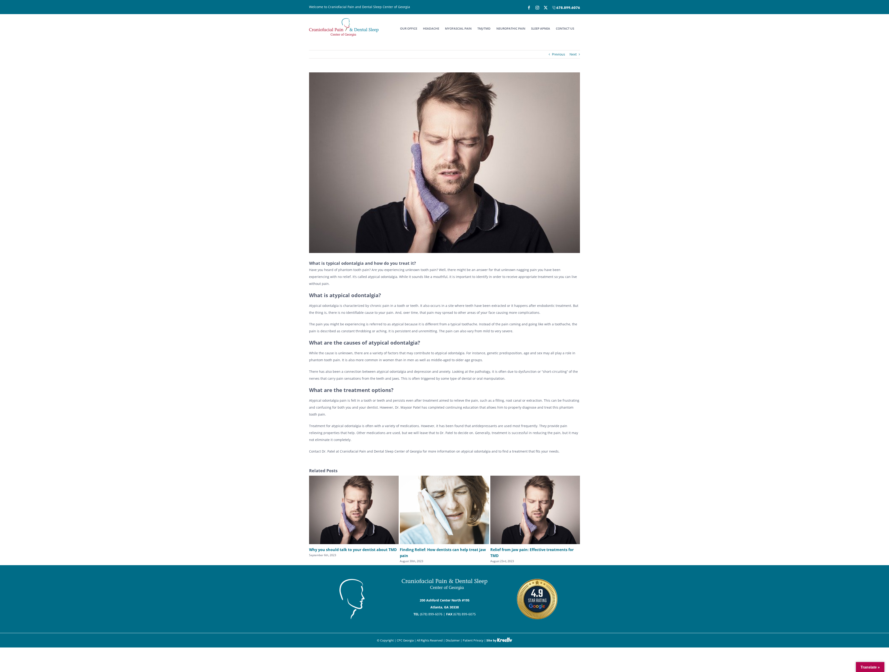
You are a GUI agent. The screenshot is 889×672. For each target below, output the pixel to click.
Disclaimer (453, 640)
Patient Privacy (473, 640)
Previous (558, 54)
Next (573, 54)
